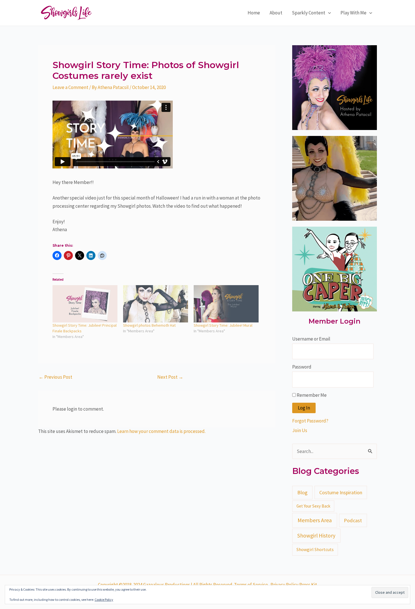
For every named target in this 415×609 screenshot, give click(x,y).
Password (301, 367)
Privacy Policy (284, 585)
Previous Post (55, 377)
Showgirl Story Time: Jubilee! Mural (223, 325)
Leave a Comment (70, 87)
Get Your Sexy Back (313, 506)
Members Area (315, 520)
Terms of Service (251, 585)
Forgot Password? (310, 421)
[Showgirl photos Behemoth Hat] (155, 303)
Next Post (170, 377)
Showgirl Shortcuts (315, 549)
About (276, 13)
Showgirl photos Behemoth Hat (149, 325)
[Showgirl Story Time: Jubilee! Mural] (226, 303)
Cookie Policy (104, 599)
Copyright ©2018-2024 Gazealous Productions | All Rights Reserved (165, 585)
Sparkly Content (308, 13)
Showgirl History (316, 535)
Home (254, 13)
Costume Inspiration (340, 492)
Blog (302, 492)
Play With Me (353, 13)
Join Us (299, 430)
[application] (328, 12)
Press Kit (308, 585)
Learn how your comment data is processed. (161, 431)
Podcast (353, 520)
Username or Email (311, 339)
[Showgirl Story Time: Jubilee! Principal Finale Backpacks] (85, 303)
